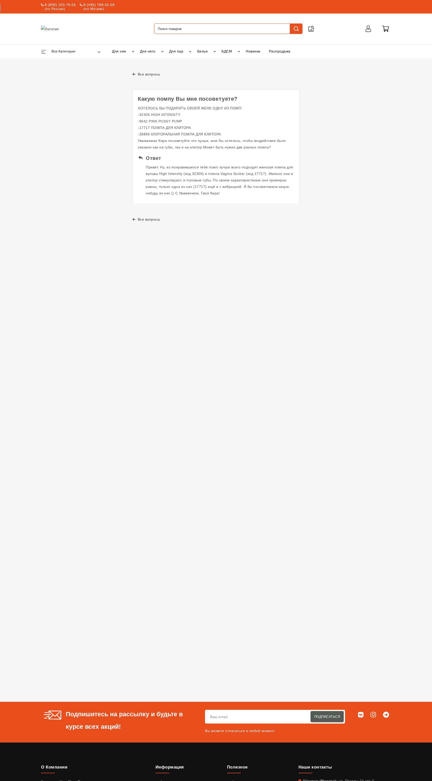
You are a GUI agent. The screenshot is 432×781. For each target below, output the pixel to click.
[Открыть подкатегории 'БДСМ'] (239, 51)
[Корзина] (385, 28)
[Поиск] (296, 29)
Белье (202, 51)
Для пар (176, 51)
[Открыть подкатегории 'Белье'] (214, 51)
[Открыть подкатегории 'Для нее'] (133, 51)
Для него (148, 51)
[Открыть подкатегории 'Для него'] (162, 51)
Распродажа (279, 51)
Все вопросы (148, 74)
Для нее (119, 51)
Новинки (253, 51)
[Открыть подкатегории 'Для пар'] (190, 51)
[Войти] (368, 28)
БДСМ (227, 51)
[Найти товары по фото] (311, 28)
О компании (54, 767)
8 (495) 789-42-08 (99, 5)
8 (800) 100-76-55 (60, 5)
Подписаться (327, 717)
